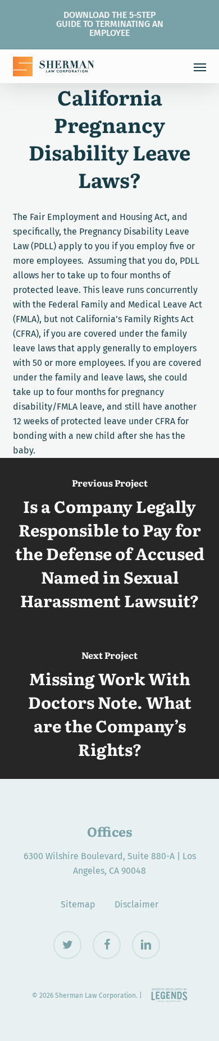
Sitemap (78, 904)
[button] (200, 66)
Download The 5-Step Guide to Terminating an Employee (109, 24)
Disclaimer (136, 904)
